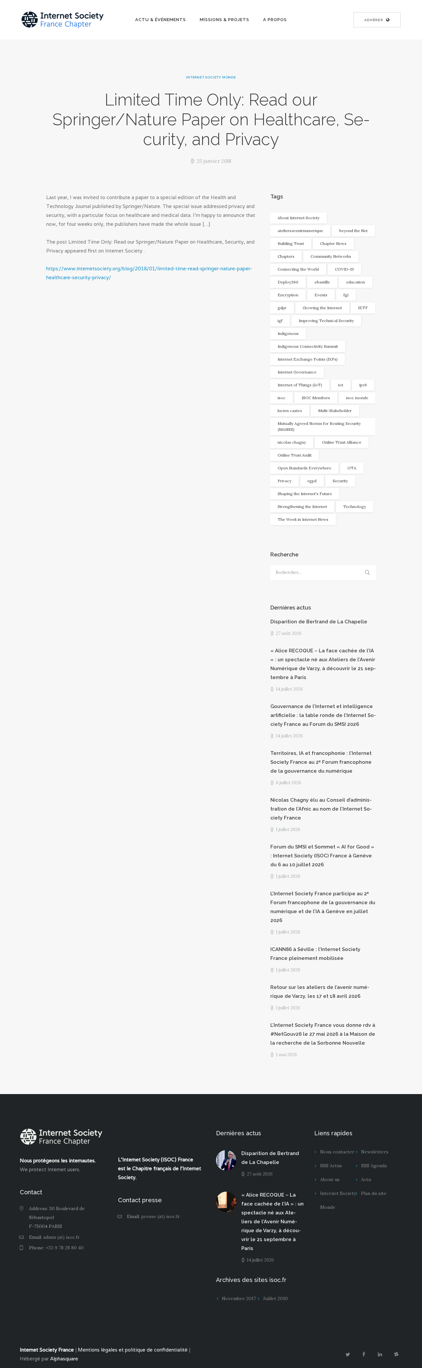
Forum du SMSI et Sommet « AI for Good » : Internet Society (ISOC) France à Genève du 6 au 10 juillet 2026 (322, 856)
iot (340, 384)
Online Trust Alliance (341, 442)
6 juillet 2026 (288, 783)
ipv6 (363, 384)
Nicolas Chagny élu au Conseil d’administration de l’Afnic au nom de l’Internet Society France (321, 809)
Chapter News (333, 243)
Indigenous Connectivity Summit (308, 346)
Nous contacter (337, 1152)
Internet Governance (297, 372)
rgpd (312, 480)
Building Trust (291, 243)
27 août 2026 (289, 633)
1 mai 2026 (286, 1054)
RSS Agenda (374, 1166)
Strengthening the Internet (302, 506)
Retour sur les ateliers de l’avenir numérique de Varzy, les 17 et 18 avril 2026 (319, 991)
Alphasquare (64, 1358)
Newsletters (374, 1152)
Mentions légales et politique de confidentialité (133, 1350)
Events (321, 294)
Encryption (288, 294)
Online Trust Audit (295, 455)
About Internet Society (298, 217)
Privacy (284, 480)
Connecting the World (298, 269)
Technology (354, 506)
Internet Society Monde (211, 77)
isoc (282, 397)
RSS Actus (331, 1166)
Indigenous (288, 333)
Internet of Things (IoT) (300, 384)
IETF (363, 307)
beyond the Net (353, 230)
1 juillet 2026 (288, 829)
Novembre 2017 (239, 1298)
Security (340, 480)
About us (330, 1179)
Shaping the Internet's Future (305, 493)
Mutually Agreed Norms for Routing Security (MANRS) (319, 426)
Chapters (286, 256)
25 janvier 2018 (214, 161)
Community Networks (331, 256)
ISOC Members (316, 397)
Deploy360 (288, 282)
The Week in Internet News (303, 519)
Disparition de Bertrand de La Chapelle (318, 622)
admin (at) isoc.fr (61, 1237)
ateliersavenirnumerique (300, 230)
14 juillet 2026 (289, 689)
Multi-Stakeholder (335, 410)
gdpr (282, 307)
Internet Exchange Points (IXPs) (308, 359)
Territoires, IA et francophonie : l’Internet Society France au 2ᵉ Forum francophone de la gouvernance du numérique (321, 762)
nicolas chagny (292, 442)
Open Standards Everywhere (304, 467)
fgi (346, 294)
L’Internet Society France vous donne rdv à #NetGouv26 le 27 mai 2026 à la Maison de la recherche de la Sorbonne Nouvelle (322, 1034)
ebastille (322, 282)
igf (280, 320)
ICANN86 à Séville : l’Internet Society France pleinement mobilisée (315, 953)
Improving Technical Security (326, 320)
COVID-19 (344, 269)
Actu (366, 1179)
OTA (351, 467)
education (355, 282)
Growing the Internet (322, 307)
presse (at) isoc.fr (160, 1216)
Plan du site (373, 1193)
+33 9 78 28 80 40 (64, 1248)
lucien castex (290, 410)
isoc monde (357, 397)
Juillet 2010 (275, 1298)
